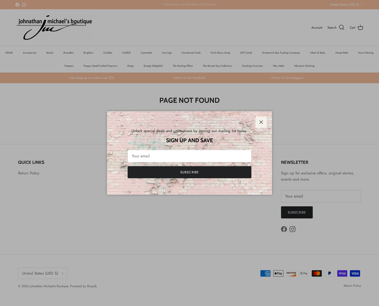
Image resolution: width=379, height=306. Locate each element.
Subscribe (189, 172)
